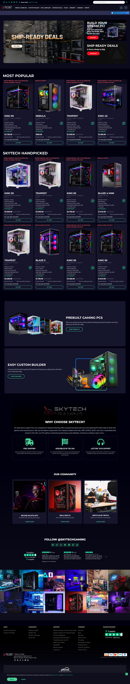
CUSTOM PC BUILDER (33, 7)
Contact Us (56, 649)
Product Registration (59, 635)
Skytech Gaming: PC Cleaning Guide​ (64, 633)
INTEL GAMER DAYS (46, 7)
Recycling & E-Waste (84, 642)
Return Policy (82, 637)
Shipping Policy (82, 645)
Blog (79, 633)
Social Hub (32, 637)
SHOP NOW (12, 56)
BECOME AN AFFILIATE (29, 515)
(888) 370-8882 (33, 2)
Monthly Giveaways (34, 635)
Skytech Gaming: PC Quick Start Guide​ (64, 630)
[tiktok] (77, 545)
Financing (81, 640)
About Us (81, 630)
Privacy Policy (56, 675)
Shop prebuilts (74, 329)
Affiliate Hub (32, 633)
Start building (16, 376)
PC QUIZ (66, 7)
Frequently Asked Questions (61, 637)
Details (23, 679)
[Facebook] (53, 545)
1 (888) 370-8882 (19, 654)
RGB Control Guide (59, 642)
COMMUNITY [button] (72, 7)
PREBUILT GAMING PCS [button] (21, 7)
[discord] (69, 545)
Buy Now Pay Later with (65, 671)
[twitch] (73, 545)
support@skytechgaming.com (23, 656)
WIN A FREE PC (65, 515)
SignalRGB (56, 645)
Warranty (81, 635)
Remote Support (58, 647)
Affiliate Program (34, 630)
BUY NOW (18, 142)
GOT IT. (12, 679)
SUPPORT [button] (86, 7)
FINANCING (80, 7)
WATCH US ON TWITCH (100, 515)
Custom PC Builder (9, 633)
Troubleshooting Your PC (60, 640)
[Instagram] (57, 545)
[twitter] (61, 545)
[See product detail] (18, 97)
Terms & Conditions (67, 675)
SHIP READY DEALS (57, 7)
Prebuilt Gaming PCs (10, 630)
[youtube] (65, 545)
